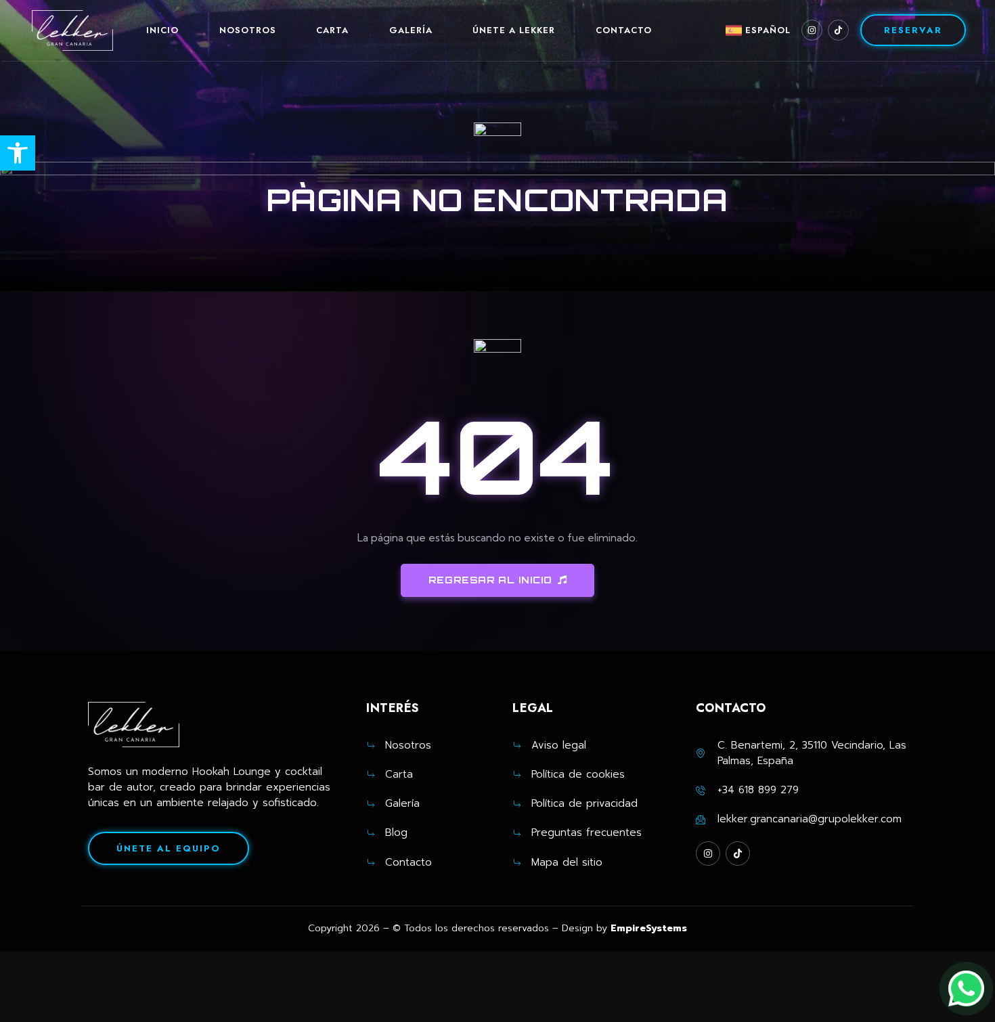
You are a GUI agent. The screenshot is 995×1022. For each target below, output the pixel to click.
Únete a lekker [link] (513, 30)
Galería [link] (411, 30)
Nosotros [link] (247, 30)
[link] (17, 153)
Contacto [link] (624, 30)
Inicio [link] (162, 30)
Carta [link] (332, 30)
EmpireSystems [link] (649, 928)
